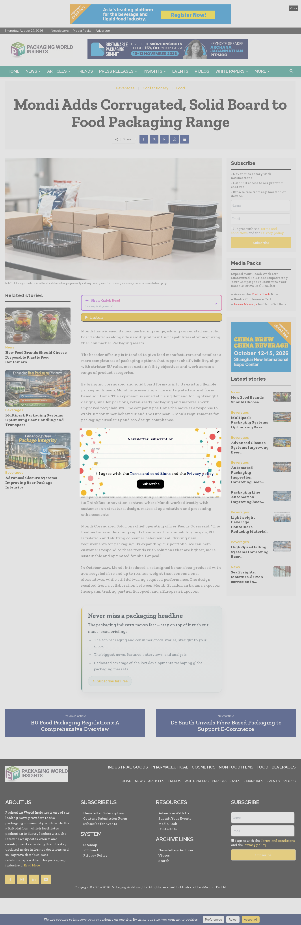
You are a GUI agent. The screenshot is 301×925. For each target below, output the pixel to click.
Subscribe (151, 484)
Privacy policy (200, 473)
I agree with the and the (156, 474)
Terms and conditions (150, 473)
